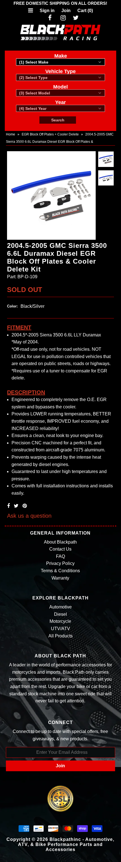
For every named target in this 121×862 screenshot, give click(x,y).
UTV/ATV (60, 628)
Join (66, 10)
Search (57, 120)
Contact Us (60, 549)
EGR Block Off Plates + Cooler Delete (50, 134)
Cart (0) (85, 10)
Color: (12, 306)
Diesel (60, 614)
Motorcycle (60, 621)
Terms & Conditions (60, 570)
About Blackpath (60, 542)
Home (10, 134)
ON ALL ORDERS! (60, 3)
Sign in (47, 10)
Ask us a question (29, 516)
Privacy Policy (60, 563)
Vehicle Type (60, 71)
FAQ (60, 556)
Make (60, 55)
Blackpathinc (65, 839)
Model (60, 86)
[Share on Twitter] (16, 506)
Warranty (60, 578)
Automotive (60, 607)
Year (60, 102)
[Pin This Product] (25, 506)
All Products (60, 636)
